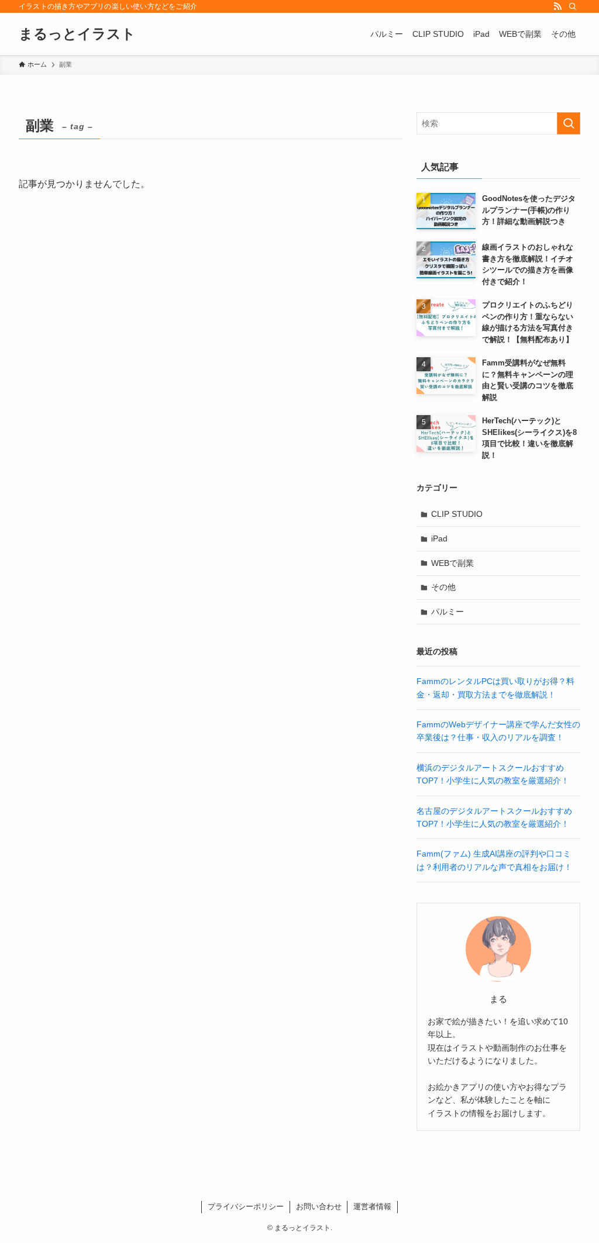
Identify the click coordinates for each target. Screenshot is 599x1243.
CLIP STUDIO (457, 514)
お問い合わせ (319, 1206)
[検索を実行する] (568, 123)
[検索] (572, 6)
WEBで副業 (452, 563)
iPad (439, 538)
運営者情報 (372, 1206)
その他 (443, 587)
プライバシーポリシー (246, 1206)
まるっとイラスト (77, 34)
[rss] (557, 6)
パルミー (447, 611)
